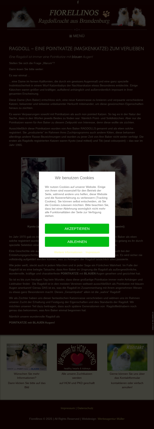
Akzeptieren (77, 229)
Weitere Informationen (68, 252)
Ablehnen (77, 242)
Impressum (93, 252)
